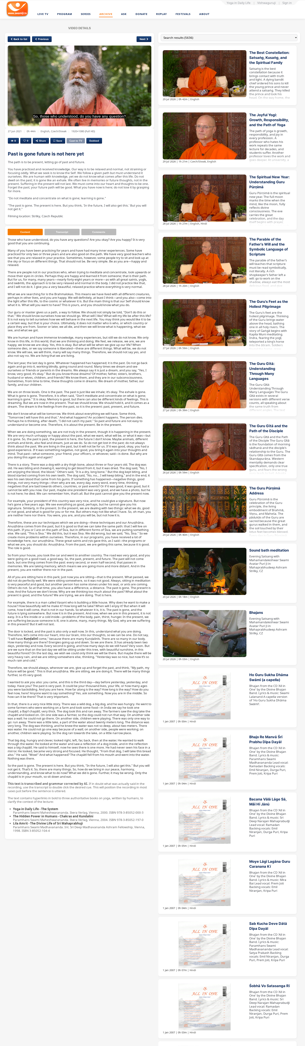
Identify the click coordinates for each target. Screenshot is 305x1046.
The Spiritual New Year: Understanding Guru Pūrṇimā (269, 182)
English (194, 99)
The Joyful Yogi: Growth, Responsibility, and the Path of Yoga (269, 120)
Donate (141, 14)
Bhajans (256, 612)
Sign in (287, 3)
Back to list (20, 39)
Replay (161, 14)
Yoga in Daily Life (239, 3)
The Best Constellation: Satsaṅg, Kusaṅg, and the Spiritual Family (269, 58)
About (204, 14)
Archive (105, 14)
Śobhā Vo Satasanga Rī (269, 986)
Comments (98, 232)
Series (86, 14)
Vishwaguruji (266, 3)
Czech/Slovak (198, 161)
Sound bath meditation (269, 550)
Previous (43, 39)
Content (25, 232)
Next (142, 39)
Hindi (204, 223)
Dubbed (94, 140)
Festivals (183, 14)
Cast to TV (75, 140)
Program (64, 14)
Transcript (62, 232)
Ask (124, 14)
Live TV (43, 14)
